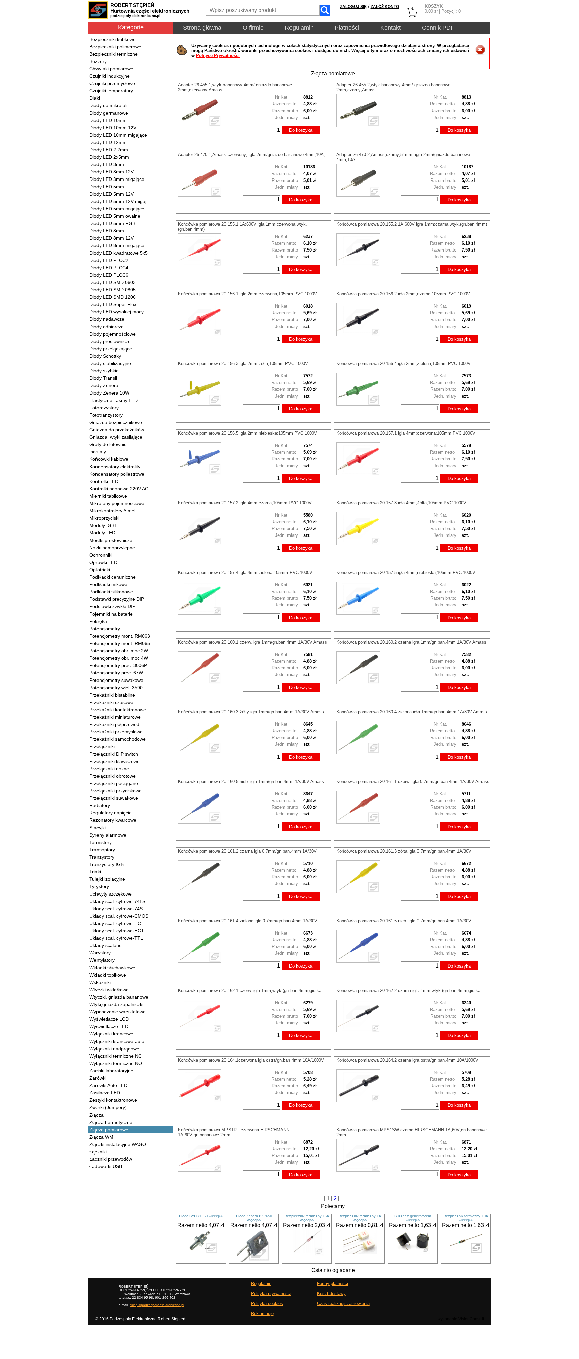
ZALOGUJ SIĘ (353, 6)
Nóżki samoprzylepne (112, 547)
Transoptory (102, 849)
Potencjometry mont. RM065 (119, 643)
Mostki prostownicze (110, 540)
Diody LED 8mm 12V (111, 238)
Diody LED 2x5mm (109, 157)
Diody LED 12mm (108, 142)
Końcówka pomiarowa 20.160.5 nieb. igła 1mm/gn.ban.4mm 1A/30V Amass (251, 781)
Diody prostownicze (110, 341)
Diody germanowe (108, 113)
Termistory (100, 842)
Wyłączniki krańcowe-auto (116, 1041)
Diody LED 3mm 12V (111, 171)
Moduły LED (102, 532)
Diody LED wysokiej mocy (116, 311)
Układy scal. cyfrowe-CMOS (118, 916)
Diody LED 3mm (106, 164)
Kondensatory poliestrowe (116, 474)
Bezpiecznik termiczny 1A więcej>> (360, 1218)
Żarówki (97, 1078)
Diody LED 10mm (108, 120)
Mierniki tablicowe (108, 496)
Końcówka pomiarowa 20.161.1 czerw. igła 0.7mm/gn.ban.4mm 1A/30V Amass (412, 781)
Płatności (347, 27)
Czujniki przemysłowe (112, 83)
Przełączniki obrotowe (112, 776)
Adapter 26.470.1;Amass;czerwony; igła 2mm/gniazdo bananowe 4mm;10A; (251, 154)
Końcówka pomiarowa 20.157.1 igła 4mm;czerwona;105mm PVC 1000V (405, 433)
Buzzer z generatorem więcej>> (412, 1218)
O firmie (253, 27)
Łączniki (98, 1151)
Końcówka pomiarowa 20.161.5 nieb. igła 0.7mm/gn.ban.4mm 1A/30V (403, 920)
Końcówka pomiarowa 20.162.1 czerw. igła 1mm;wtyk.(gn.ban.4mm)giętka (249, 990)
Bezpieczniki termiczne (113, 54)
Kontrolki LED (103, 481)
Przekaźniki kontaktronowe (117, 709)
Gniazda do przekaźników (116, 429)
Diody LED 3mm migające (116, 179)
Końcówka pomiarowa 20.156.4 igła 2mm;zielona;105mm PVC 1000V (403, 363)
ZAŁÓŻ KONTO (385, 6)
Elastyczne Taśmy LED (113, 400)
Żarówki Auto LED (108, 1085)
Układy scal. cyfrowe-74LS (117, 901)
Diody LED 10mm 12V (112, 127)
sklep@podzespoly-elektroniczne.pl (157, 1305)
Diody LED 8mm (106, 230)
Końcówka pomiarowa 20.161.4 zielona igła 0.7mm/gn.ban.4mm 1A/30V (247, 920)
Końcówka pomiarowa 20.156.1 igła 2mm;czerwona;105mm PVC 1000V (247, 293)
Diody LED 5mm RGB (112, 223)
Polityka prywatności (271, 1293)
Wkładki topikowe (107, 975)
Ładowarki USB (105, 1166)
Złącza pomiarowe (108, 1129)
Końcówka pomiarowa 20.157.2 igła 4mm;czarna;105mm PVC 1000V (245, 502)
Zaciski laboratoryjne (111, 1070)
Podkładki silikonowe (111, 591)
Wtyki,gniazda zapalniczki (116, 1004)
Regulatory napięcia (110, 812)
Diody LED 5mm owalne (114, 216)
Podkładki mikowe (108, 584)
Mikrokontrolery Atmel (112, 510)
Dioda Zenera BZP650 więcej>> (254, 1218)
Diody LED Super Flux (112, 304)
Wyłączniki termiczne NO (115, 1063)
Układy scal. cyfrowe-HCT (116, 930)
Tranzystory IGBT (108, 864)
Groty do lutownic (107, 444)
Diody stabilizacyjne (110, 363)
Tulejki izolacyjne (107, 879)
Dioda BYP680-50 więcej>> (201, 1216)
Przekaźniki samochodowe (117, 739)
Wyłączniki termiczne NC (115, 1056)
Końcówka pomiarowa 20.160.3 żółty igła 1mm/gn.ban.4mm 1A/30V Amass (251, 711)
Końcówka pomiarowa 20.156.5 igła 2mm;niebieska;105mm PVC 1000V (247, 433)
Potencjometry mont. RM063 (119, 636)
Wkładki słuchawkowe (112, 967)
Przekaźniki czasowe (111, 702)
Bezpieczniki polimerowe (115, 46)
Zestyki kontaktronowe (113, 1100)
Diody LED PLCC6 (108, 275)
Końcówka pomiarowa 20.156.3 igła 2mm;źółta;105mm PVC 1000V (243, 363)
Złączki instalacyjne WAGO (117, 1144)
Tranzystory (101, 857)
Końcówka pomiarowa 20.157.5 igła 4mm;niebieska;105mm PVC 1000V (405, 572)
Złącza (96, 1115)
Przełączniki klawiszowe (114, 761)
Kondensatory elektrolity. (115, 466)
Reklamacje (262, 1313)
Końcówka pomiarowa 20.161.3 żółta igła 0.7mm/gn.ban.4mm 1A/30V (403, 851)
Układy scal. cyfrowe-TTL (116, 938)
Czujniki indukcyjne (109, 76)
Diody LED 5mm (106, 186)
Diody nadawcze (106, 319)
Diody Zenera (103, 385)
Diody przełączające (110, 348)
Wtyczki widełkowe (109, 989)
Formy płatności (332, 1283)
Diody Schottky (105, 356)
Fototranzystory (106, 415)
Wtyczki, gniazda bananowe (118, 997)
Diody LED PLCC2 (108, 260)
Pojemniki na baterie (111, 614)
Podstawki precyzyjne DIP (116, 599)
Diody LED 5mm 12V (111, 194)
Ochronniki (100, 555)
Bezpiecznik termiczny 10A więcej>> (466, 1218)
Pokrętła (98, 621)
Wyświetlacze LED (108, 1026)
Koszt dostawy (331, 1293)
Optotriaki (99, 569)
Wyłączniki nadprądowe (114, 1048)
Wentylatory (102, 960)
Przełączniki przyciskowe (115, 790)
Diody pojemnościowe (112, 334)
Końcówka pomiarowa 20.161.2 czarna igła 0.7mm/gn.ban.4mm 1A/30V (247, 851)
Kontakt (390, 27)
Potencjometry (104, 628)
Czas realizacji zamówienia (343, 1303)
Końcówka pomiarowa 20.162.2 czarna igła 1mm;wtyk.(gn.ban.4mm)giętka (408, 990)
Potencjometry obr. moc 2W (118, 650)
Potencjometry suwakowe (116, 680)
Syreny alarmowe (107, 835)
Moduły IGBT (103, 525)
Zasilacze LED (104, 1092)
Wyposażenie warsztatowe (117, 1011)
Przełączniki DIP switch (113, 754)
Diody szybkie (104, 370)
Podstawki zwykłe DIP (112, 606)
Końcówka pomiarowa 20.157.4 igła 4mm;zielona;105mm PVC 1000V (245, 572)
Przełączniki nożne (109, 768)
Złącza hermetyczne (110, 1122)
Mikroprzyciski (104, 518)
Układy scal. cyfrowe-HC (115, 923)
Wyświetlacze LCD (109, 1019)
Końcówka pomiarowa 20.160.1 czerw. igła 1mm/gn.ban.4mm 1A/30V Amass (252, 642)
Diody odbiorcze (106, 326)
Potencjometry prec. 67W (116, 672)
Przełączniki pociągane (113, 783)
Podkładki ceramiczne (112, 577)
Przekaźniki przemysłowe (116, 731)
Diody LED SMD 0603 (112, 282)
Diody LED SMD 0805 (112, 289)
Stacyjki (97, 827)
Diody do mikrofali (108, 105)
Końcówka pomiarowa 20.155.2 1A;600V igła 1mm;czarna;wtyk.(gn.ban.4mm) (411, 224)
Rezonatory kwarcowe (112, 820)
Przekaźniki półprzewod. (115, 724)
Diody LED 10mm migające (118, 135)
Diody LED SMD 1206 (112, 297)
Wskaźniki (100, 982)
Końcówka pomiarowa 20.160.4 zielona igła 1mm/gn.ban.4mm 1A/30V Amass (411, 711)
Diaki (94, 98)
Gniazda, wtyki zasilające (115, 437)
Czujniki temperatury (111, 90)
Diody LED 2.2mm (108, 149)
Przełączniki (102, 746)
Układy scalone (105, 945)
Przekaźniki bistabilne (112, 695)
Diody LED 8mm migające (116, 245)
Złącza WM (101, 1137)
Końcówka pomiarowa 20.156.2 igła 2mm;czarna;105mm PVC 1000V (403, 293)
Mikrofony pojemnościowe (116, 503)
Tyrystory (99, 886)
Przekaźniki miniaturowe (115, 717)
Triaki (95, 871)
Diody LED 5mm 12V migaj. (118, 201)
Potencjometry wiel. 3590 (116, 687)
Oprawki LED (103, 562)
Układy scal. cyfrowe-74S (116, 908)
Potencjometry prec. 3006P (118, 665)
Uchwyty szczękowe (110, 894)
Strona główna (202, 27)
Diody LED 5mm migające (116, 208)
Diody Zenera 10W (109, 393)
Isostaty (97, 451)
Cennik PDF (438, 27)
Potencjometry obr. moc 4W (118, 658)
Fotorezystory (104, 407)
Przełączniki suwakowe (113, 798)
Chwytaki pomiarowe (111, 68)
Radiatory (99, 805)
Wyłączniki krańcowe (111, 1033)
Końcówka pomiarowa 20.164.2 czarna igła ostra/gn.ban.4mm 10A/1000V (407, 1060)
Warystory (100, 952)
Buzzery (98, 61)
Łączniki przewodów (110, 1159)
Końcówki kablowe (108, 459)
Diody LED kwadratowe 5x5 (118, 253)
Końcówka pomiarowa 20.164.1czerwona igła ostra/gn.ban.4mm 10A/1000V (251, 1060)
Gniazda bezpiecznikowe (115, 422)
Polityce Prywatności (218, 55)
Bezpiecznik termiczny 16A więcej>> (307, 1218)
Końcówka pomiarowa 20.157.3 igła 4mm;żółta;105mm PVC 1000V (401, 502)
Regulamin (299, 27)
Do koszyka (300, 130)
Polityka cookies (267, 1303)
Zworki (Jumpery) (108, 1107)
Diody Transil (103, 378)
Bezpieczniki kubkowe (112, 39)
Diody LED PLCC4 (108, 267)
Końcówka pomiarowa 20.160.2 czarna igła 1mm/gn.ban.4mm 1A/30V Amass (411, 642)
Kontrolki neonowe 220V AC (118, 488)
